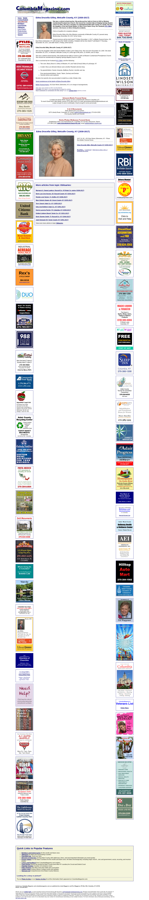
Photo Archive (22, 31)
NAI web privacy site (21, 898)
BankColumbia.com (124, 59)
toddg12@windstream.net (82, 112)
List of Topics (22, 29)
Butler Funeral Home (42, 84)
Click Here (125, 708)
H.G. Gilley (108, 26)
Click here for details (24, 128)
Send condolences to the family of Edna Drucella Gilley (53, 81)
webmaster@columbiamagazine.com (72, 891)
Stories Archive (22, 33)
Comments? (88, 149)
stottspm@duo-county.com (93, 123)
